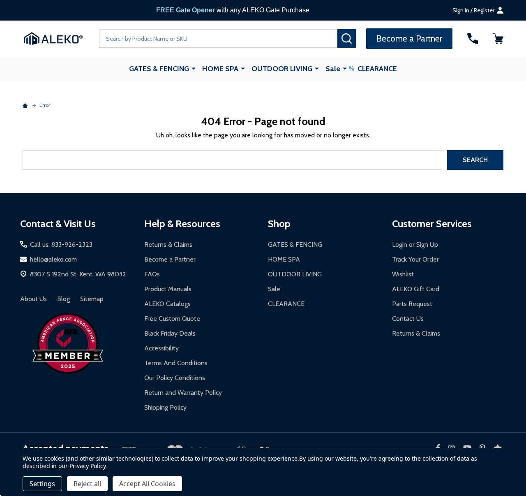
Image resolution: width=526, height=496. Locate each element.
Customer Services (432, 223)
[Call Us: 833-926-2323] (472, 38)
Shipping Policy (165, 407)
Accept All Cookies (147, 483)
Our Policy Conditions (174, 378)
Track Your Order (415, 259)
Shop (279, 223)
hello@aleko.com (53, 259)
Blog (63, 299)
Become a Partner (170, 259)
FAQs (152, 274)
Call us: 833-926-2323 (61, 244)
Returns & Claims (168, 244)
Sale (332, 68)
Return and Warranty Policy (183, 392)
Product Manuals (167, 289)
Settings (42, 483)
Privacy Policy (87, 466)
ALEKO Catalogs (167, 304)
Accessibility (161, 348)
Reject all (87, 483)
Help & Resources (182, 223)
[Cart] (498, 38)
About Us (33, 299)
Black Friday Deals (170, 333)
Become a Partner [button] (409, 38)
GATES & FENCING (159, 68)
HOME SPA (220, 68)
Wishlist (403, 274)
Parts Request (412, 304)
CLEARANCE (377, 68)
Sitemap (92, 299)
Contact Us (408, 318)
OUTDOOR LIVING (281, 68)
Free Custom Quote (172, 318)
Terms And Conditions (176, 363)
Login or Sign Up (415, 244)
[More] (193, 68)
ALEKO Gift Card (415, 289)
